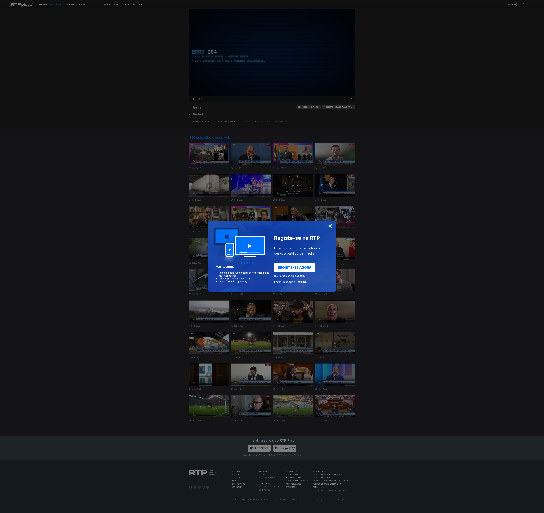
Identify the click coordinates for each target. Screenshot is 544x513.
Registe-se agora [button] (294, 267)
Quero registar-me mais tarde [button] (290, 275)
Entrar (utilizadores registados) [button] (290, 281)
